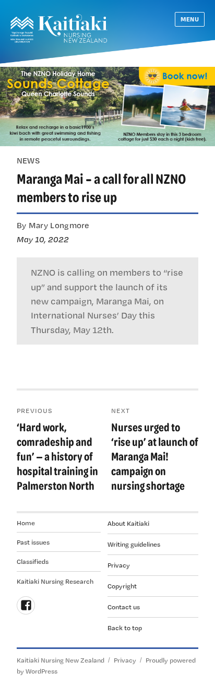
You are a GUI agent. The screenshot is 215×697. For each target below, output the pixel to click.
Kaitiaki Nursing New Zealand (60, 660)
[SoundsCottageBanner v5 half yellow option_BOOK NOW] (107, 105)
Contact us (124, 607)
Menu (190, 19)
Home (26, 522)
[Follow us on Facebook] (26, 605)
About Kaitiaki (128, 523)
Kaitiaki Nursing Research (55, 581)
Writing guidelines (134, 544)
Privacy (119, 565)
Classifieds (33, 561)
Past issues (33, 542)
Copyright (122, 586)
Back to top (125, 627)
